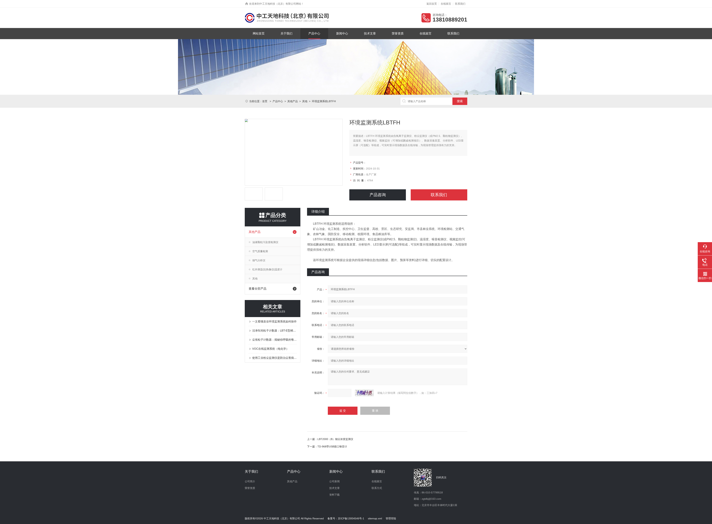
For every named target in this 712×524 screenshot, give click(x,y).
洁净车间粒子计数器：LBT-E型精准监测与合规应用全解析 (274, 330)
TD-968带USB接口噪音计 (332, 446)
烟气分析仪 (258, 260)
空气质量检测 (260, 251)
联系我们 (460, 3)
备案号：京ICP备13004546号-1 (345, 518)
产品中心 (314, 33)
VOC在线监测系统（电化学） (270, 348)
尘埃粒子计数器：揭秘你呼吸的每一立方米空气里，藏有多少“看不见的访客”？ (274, 339)
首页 (265, 101)
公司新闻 (334, 481)
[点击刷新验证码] (364, 393)
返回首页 (431, 3)
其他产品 (292, 101)
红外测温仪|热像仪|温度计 (267, 269)
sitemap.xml (375, 518)
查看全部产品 (257, 288)
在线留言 (446, 3)
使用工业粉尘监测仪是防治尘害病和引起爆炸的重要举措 (274, 357)
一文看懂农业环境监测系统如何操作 (274, 321)
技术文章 (370, 33)
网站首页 (259, 33)
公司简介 (250, 481)
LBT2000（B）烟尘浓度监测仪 (335, 439)
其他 (304, 101)
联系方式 (377, 488)
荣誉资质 (398, 33)
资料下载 (334, 494)
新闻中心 (342, 33)
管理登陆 (391, 518)
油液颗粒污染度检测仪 (265, 242)
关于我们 (286, 33)
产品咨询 (378, 194)
